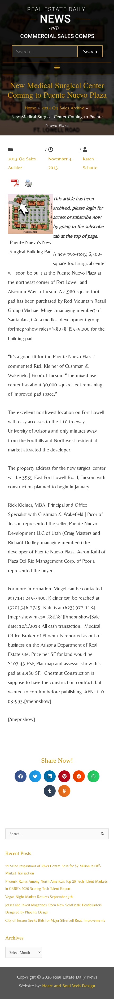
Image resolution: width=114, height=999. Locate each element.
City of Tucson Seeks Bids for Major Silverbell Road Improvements (55, 920)
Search (90, 51)
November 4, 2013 (60, 163)
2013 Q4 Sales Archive (22, 163)
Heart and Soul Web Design (68, 985)
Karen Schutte (90, 163)
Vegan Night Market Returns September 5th (39, 897)
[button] (57, 67)
